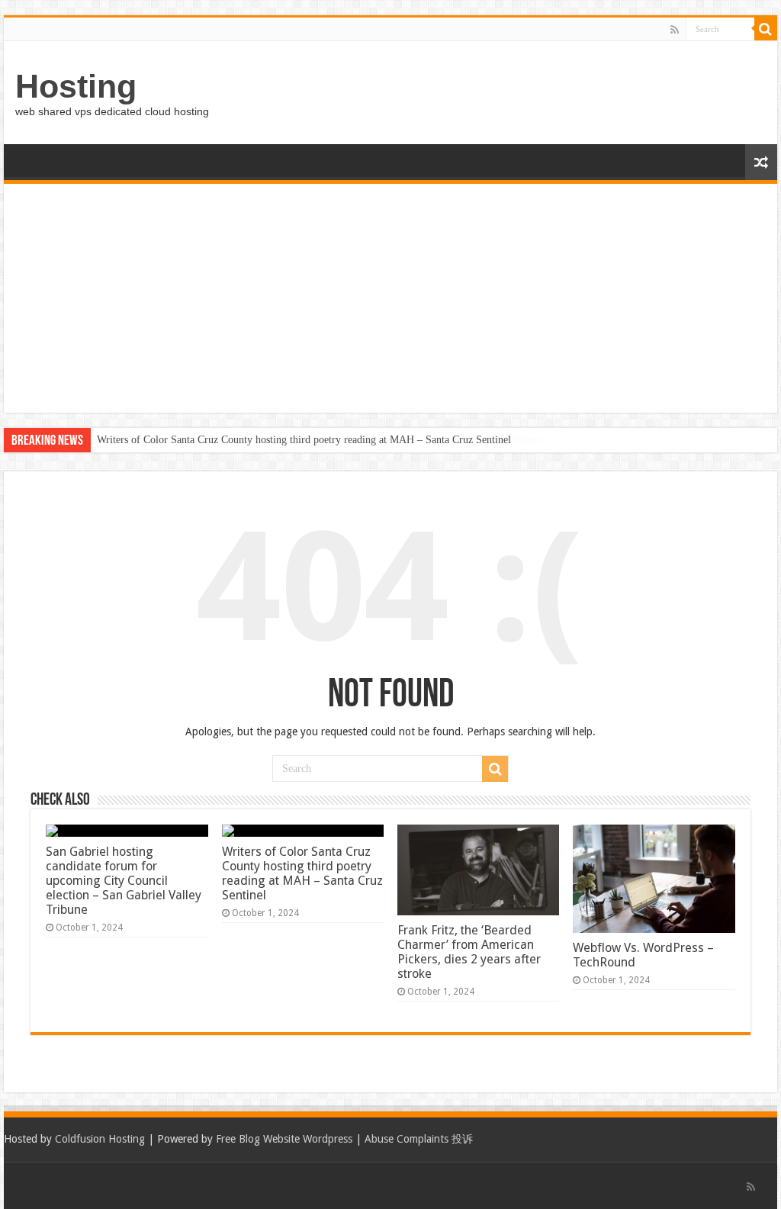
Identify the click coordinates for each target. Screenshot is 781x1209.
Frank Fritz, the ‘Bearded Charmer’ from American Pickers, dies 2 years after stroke (469, 952)
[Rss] (674, 30)
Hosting (76, 86)
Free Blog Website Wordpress (284, 1139)
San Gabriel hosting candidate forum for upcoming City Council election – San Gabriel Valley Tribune (123, 880)
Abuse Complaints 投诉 (419, 1139)
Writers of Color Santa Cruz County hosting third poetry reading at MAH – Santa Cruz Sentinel (304, 439)
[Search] (765, 29)
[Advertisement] (390, 298)
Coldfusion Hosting (100, 1139)
